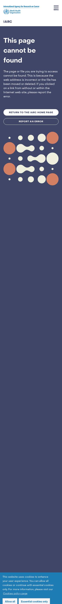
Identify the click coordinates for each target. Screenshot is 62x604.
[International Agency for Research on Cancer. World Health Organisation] (21, 9)
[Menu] (56, 7)
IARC (7, 22)
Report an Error (31, 121)
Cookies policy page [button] (15, 594)
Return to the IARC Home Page (31, 112)
